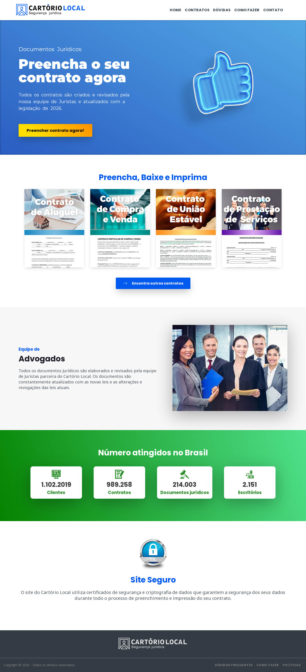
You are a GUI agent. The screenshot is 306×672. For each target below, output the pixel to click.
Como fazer (247, 10)
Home (175, 10)
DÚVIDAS (222, 10)
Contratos (197, 10)
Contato (273, 10)
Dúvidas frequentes (234, 665)
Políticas (291, 665)
